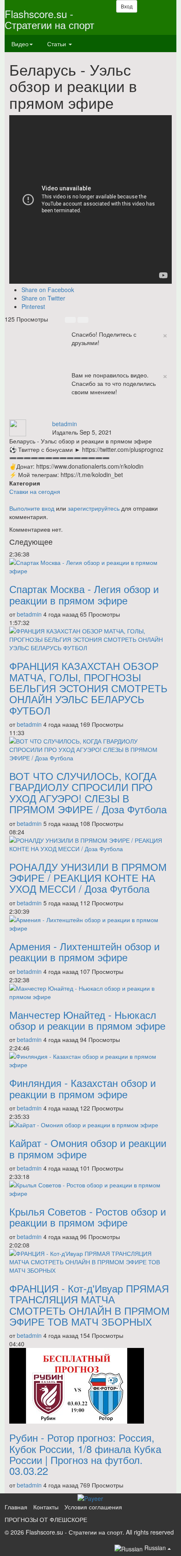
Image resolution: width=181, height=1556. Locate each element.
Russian (155, 1547)
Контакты (46, 1507)
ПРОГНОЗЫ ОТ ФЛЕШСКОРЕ (46, 1519)
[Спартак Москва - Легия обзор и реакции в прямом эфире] (90, 566)
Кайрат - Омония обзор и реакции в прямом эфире (87, 1148)
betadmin (64, 423)
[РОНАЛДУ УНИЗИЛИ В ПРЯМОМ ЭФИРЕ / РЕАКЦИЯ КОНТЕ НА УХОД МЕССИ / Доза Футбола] (90, 844)
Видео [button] (20, 44)
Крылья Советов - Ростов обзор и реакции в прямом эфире (87, 1216)
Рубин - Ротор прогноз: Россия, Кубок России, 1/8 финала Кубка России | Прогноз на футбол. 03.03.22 (85, 1454)
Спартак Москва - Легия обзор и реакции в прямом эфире (84, 594)
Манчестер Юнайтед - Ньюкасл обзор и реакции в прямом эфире (87, 1020)
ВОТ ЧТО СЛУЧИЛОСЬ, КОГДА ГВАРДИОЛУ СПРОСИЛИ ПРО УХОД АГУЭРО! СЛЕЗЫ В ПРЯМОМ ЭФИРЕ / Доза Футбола (88, 792)
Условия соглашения (93, 1507)
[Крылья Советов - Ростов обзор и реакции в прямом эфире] (90, 1189)
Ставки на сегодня (34, 491)
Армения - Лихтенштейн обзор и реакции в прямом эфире (84, 951)
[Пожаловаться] (89, 415)
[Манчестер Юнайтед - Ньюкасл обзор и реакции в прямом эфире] (90, 992)
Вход (127, 6)
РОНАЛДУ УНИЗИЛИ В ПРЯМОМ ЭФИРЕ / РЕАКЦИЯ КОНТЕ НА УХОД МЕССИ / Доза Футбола (88, 877)
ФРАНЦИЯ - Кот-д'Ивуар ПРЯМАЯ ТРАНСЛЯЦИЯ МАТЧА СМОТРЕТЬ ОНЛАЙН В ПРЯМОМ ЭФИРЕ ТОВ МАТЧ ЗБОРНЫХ (89, 1305)
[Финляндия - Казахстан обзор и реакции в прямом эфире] (90, 1060)
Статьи (57, 44)
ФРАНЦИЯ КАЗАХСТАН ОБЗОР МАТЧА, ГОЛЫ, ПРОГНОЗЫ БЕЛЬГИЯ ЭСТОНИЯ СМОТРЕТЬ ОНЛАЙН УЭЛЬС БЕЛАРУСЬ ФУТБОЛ (88, 687)
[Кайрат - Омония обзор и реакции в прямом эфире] (90, 1125)
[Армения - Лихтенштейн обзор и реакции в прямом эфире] (90, 923)
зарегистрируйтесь (94, 508)
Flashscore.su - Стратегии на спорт (49, 19)
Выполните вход (31, 508)
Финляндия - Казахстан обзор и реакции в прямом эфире (82, 1088)
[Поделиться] (72, 415)
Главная (16, 1507)
